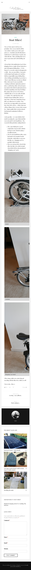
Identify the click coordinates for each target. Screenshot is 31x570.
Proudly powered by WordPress (19, 566)
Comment (7, 520)
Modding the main (8, 490)
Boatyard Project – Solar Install (12, 450)
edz (6, 387)
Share (24, 387)
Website (6, 549)
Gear (15, 37)
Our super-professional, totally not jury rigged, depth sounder (14, 469)
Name (6, 537)
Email (6, 543)
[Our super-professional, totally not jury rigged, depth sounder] (15, 459)
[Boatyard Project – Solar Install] (15, 441)
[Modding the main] (15, 480)
